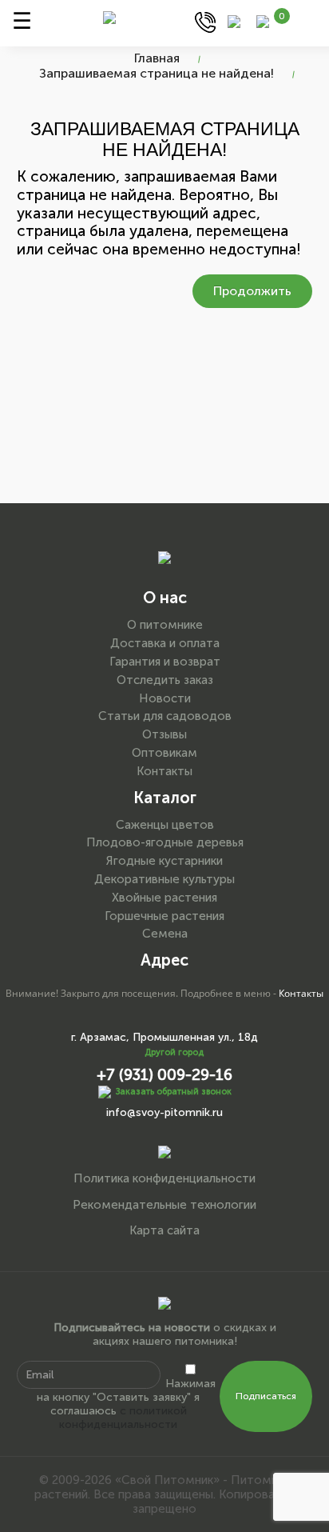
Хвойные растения (164, 897)
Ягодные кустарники (164, 861)
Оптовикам (164, 753)
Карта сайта (164, 1230)
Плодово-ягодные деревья (165, 842)
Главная (157, 58)
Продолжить (252, 290)
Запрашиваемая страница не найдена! (156, 73)
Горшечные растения (164, 916)
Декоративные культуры (164, 879)
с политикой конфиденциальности (123, 1417)
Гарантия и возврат (164, 661)
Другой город (174, 1052)
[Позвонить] (205, 21)
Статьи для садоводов (165, 716)
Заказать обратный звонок (174, 1091)
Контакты (164, 771)
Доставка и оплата (165, 643)
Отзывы (164, 734)
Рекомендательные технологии (164, 1205)
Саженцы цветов (165, 825)
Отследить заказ (165, 680)
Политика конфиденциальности (164, 1178)
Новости (165, 698)
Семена (165, 933)
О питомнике (165, 625)
